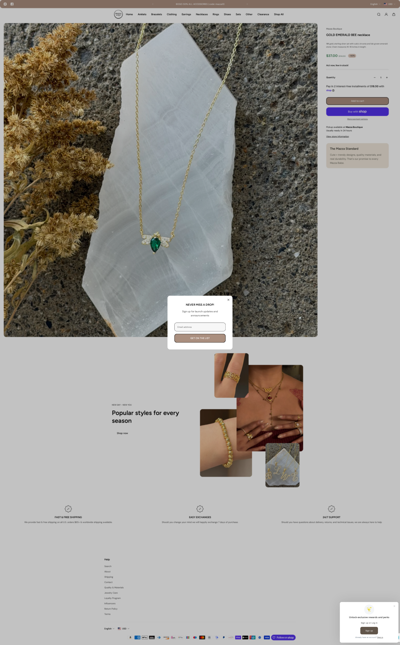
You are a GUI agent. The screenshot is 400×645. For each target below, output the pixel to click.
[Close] (228, 300)
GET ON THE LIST (200, 338)
